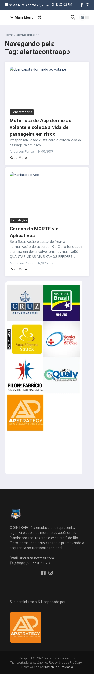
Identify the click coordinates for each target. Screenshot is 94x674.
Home (9, 35)
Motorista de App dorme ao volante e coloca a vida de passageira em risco (41, 127)
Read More (18, 157)
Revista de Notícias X (59, 667)
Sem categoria (21, 112)
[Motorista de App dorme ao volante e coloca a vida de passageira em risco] (47, 87)
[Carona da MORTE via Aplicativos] (47, 194)
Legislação (19, 220)
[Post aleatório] (39, 17)
